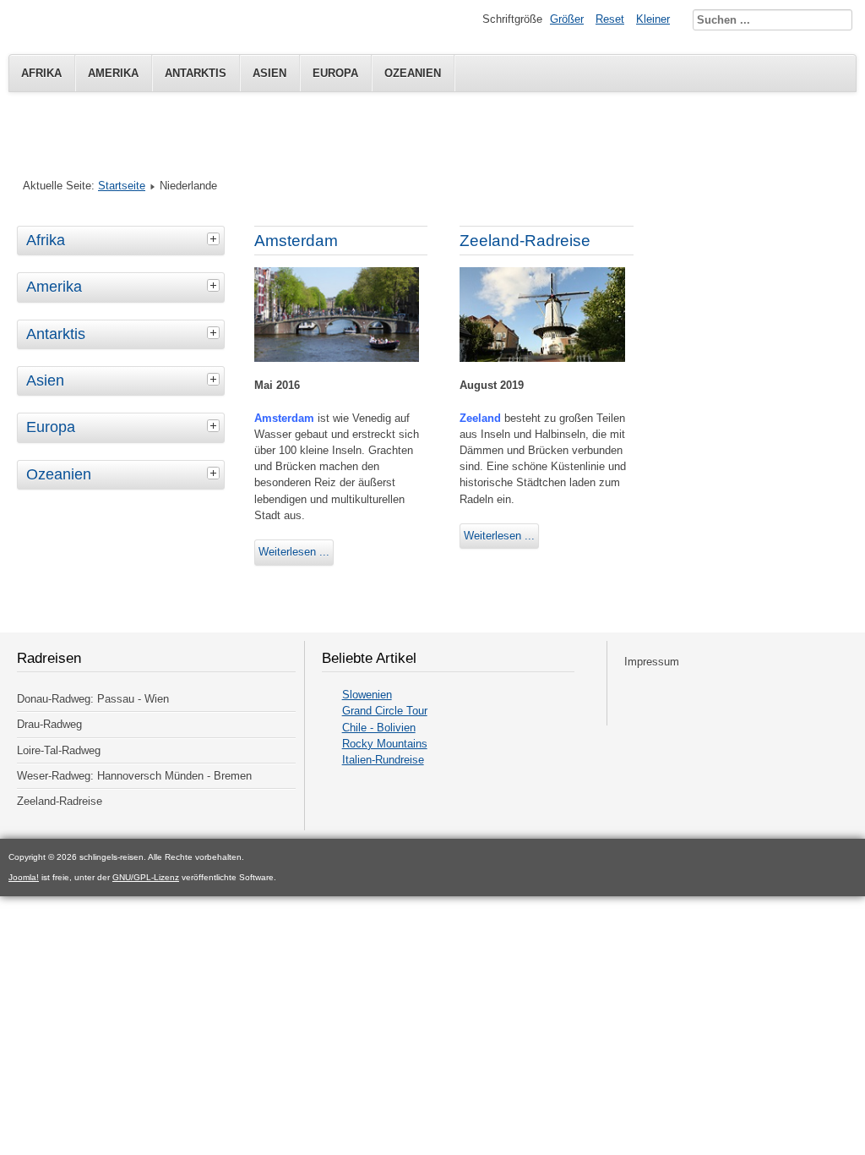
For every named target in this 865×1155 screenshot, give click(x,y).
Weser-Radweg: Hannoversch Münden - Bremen (134, 775)
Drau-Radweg (49, 724)
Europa (335, 73)
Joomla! (23, 877)
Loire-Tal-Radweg (59, 750)
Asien (269, 73)
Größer (567, 19)
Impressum (651, 661)
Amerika (113, 73)
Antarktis (195, 73)
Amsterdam (296, 240)
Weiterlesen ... (293, 551)
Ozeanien (412, 73)
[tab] (215, 238)
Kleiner (653, 19)
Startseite (121, 185)
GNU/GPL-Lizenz (145, 877)
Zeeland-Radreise (525, 240)
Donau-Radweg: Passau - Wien (93, 698)
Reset (610, 19)
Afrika (41, 73)
